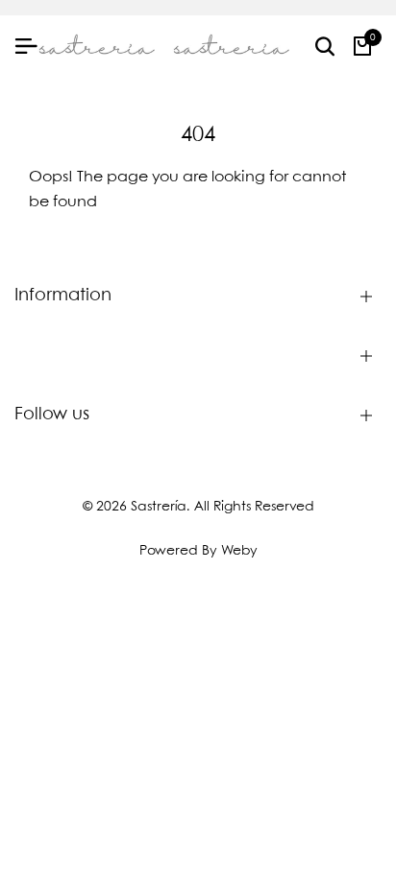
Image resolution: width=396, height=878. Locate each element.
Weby (239, 551)
